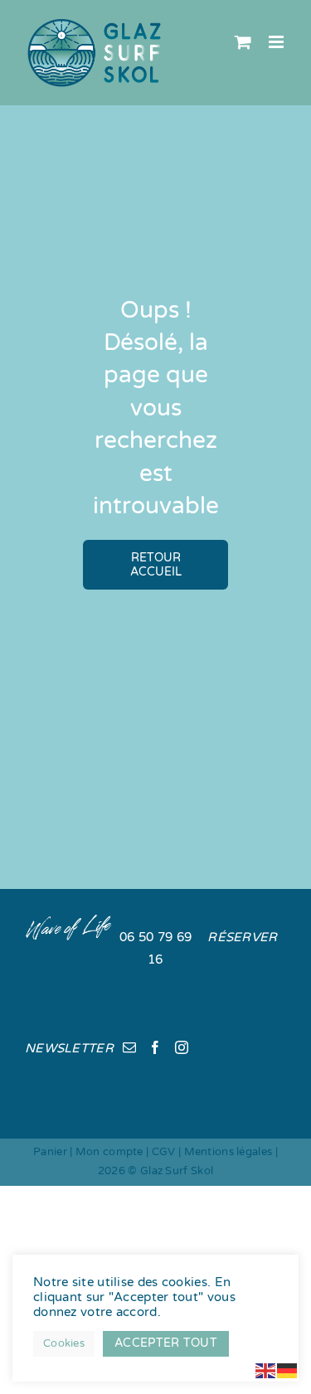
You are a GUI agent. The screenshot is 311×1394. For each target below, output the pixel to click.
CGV (164, 1151)
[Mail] (129, 1047)
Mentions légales (228, 1151)
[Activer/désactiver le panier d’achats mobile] (243, 42)
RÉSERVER (242, 937)
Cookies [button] (64, 1343)
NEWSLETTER (69, 1048)
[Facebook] (155, 1047)
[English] (266, 1369)
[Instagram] (181, 1047)
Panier (50, 1151)
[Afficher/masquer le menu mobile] (277, 42)
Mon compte (109, 1151)
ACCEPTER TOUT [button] (165, 1343)
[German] (288, 1369)
